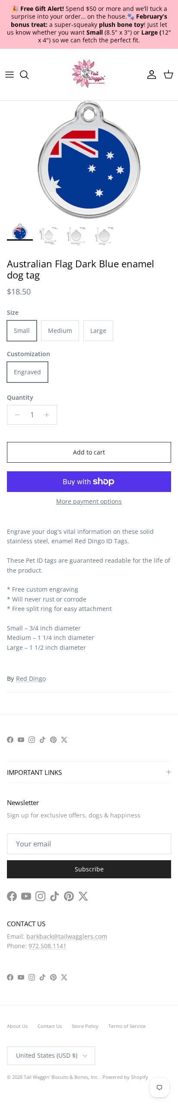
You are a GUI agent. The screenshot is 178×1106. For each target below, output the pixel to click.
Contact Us (50, 1026)
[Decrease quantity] (14, 414)
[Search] (28, 74)
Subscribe (89, 869)
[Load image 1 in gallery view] (89, 159)
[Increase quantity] (49, 414)
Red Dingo (31, 678)
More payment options (89, 501)
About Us (17, 1026)
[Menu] (9, 74)
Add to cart (89, 452)
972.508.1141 (48, 946)
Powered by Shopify (125, 1077)
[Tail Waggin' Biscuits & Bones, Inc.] (89, 74)
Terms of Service (127, 1026)
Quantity (20, 397)
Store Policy (85, 1026)
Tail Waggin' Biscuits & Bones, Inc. (62, 1077)
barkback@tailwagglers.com (66, 936)
